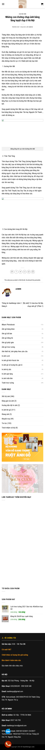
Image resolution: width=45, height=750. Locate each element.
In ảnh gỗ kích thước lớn (10, 360)
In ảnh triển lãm (7, 378)
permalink (37, 280)
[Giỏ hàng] (42, 4)
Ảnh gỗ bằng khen (8, 329)
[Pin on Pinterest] (29, 272)
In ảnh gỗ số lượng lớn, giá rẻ (12, 365)
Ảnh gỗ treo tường (8, 347)
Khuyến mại (6, 419)
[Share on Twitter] (20, 272)
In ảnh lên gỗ (6, 410)
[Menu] (3, 4)
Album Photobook (8, 325)
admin (31, 27)
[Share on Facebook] (16, 272)
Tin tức (4, 423)
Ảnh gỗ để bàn (7, 333)
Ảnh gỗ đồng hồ (7, 338)
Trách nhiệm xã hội (8, 428)
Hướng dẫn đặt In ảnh (9, 405)
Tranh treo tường (8, 383)
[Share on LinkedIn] (33, 272)
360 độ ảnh (6, 396)
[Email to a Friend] (25, 272)
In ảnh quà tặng (7, 374)
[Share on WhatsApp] (12, 272)
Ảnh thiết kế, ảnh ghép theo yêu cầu (14, 351)
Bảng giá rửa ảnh (8, 401)
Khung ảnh (5, 414)
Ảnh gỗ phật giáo (8, 342)
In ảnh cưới (6, 356)
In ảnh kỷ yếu (6, 369)
